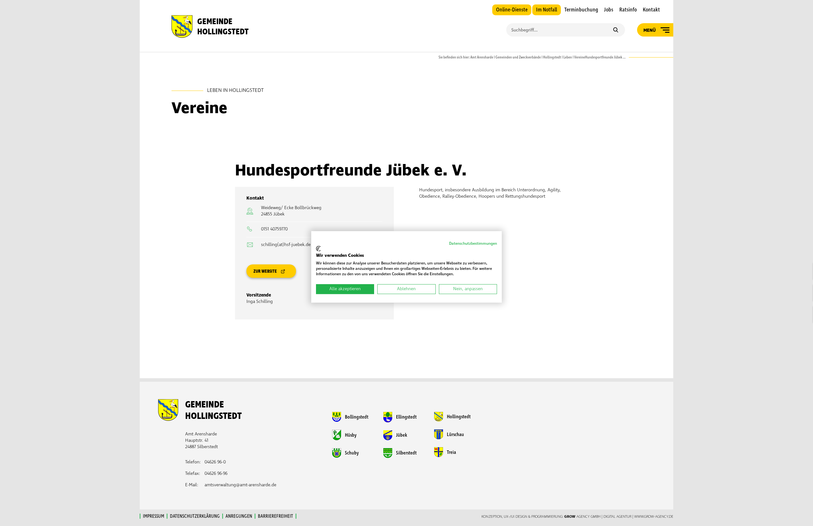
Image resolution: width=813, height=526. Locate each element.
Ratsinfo (628, 10)
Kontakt (651, 10)
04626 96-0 (215, 462)
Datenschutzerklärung (195, 516)
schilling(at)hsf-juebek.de (286, 245)
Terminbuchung (581, 10)
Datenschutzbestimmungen (473, 243)
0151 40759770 (274, 229)
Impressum (153, 516)
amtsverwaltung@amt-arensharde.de (240, 485)
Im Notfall (546, 10)
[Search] (615, 30)
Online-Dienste (511, 10)
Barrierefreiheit (275, 516)
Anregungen (238, 516)
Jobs (608, 10)
